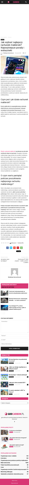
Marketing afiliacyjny (6, 471)
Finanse (2, 39)
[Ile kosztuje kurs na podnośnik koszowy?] (4, 361)
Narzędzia (11, 363)
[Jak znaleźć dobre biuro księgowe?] (4, 439)
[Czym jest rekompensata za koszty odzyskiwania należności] (4, 293)
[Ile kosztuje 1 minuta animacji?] (4, 376)
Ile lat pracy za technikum (15, 430)
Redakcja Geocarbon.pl (8, 53)
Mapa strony (14, 480)
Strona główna (4, 37)
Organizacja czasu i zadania (8, 456)
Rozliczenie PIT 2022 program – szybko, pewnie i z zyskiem (21, 261)
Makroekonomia (5, 462)
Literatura (3, 458)
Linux (2, 467)
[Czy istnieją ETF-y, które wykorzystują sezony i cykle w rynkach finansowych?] (4, 307)
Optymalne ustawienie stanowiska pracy (12, 474)
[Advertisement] (14, 20)
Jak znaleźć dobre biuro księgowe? (18, 437)
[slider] (5, 243)
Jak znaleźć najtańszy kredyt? (16, 445)
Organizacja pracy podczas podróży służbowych (14, 460)
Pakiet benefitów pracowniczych (10, 465)
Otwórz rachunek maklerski (8, 151)
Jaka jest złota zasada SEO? (17, 382)
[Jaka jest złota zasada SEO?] (4, 384)
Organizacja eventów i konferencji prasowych (14, 469)
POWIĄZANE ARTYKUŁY (9, 284)
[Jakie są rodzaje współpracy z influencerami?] (4, 369)
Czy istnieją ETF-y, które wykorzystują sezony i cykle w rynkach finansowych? (17, 307)
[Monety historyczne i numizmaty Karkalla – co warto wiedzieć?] (4, 300)
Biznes (10, 394)
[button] (26, 2)
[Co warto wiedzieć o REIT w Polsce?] (4, 392)
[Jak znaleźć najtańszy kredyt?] (4, 446)
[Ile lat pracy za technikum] (4, 432)
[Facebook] (14, 421)
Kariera (11, 432)
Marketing (11, 370)
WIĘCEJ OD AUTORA (8, 287)
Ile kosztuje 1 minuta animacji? (18, 375)
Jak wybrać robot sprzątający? (5, 260)
